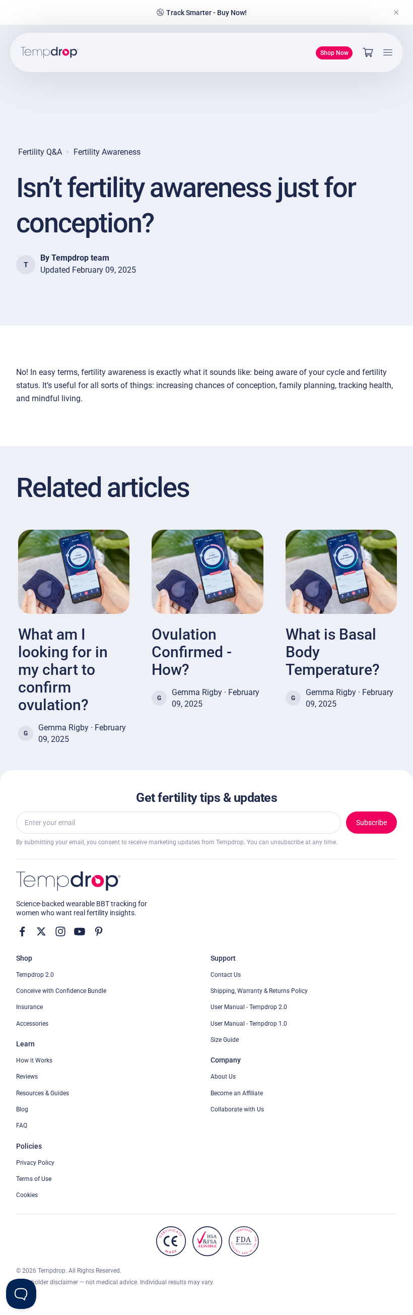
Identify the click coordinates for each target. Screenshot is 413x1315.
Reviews (27, 1076)
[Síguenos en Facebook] (22, 931)
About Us (223, 1076)
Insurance (29, 1007)
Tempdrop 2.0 (35, 974)
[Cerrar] (396, 12)
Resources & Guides (42, 1093)
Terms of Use (33, 1178)
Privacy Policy (35, 1162)
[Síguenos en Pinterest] (99, 931)
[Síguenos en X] (41, 931)
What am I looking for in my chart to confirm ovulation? (63, 669)
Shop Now (334, 52)
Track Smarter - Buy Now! (206, 13)
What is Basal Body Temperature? (333, 651)
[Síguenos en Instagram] (60, 931)
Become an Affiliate (237, 1093)
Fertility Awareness (107, 152)
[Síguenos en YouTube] (80, 931)
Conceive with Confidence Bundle (61, 990)
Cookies (27, 1195)
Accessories (32, 1023)
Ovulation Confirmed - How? (192, 651)
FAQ (21, 1125)
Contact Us (226, 974)
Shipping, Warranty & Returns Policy (259, 990)
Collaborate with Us (237, 1109)
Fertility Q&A (40, 152)
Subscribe (371, 823)
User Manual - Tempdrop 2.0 (249, 1007)
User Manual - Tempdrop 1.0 (249, 1023)
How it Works (34, 1060)
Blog (22, 1109)
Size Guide (225, 1039)
